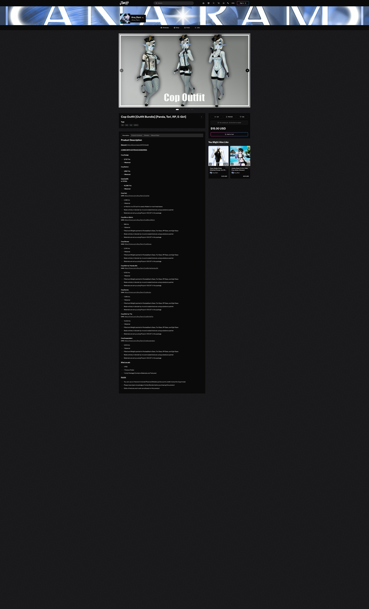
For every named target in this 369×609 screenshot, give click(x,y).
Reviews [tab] (146, 135)
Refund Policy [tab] (155, 135)
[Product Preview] (210, 164)
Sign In (242, 3)
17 (248, 164)
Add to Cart (230, 134)
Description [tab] (125, 135)
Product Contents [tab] (136, 135)
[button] (229, 123)
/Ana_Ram (135, 20)
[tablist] (162, 135)
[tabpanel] (162, 264)
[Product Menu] (201, 116)
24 (226, 164)
